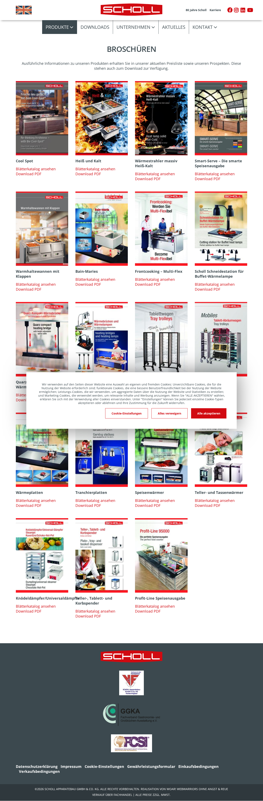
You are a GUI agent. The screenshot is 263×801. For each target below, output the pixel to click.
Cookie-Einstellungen (104, 766)
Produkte (57, 27)
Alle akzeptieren (208, 413)
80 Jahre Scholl (196, 10)
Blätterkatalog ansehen (36, 168)
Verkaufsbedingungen (39, 771)
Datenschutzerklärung (37, 766)
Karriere (215, 10)
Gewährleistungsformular (151, 766)
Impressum (71, 766)
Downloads (95, 27)
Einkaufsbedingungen (198, 766)
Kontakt (203, 27)
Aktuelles (173, 27)
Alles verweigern (169, 413)
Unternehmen (133, 27)
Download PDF (28, 173)
